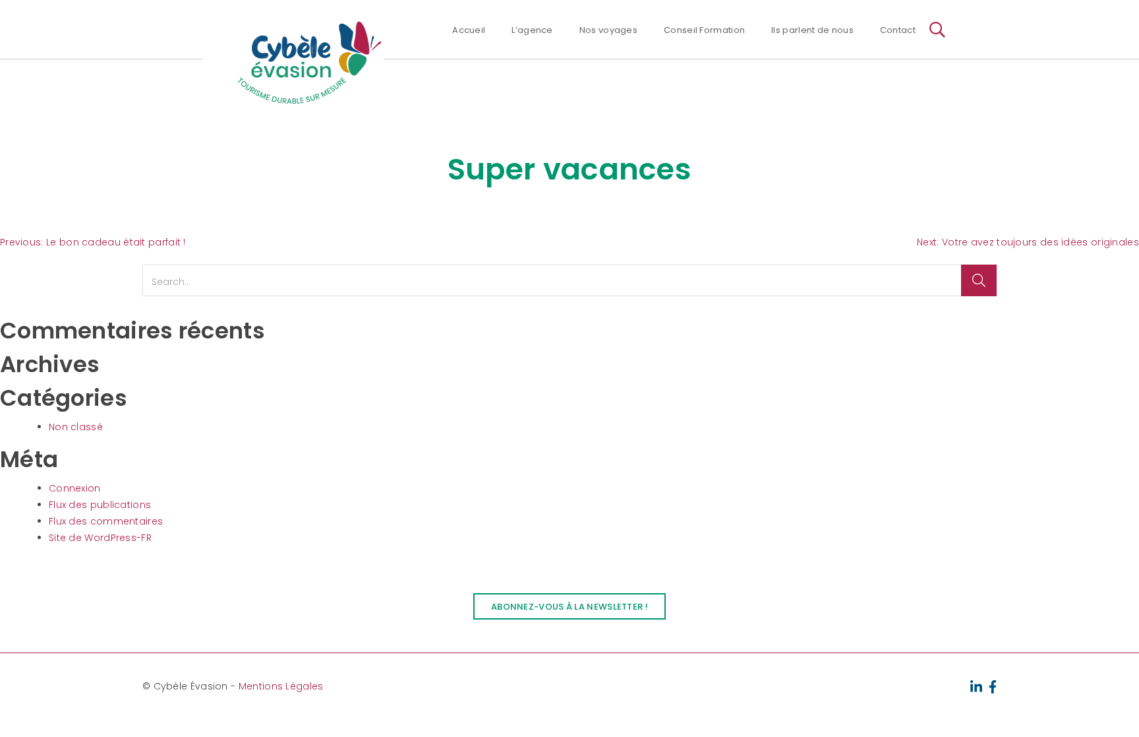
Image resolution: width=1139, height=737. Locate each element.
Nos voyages (608, 30)
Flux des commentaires (106, 521)
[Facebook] (993, 686)
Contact (898, 30)
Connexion (75, 488)
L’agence (531, 30)
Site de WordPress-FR (100, 537)
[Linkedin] (976, 686)
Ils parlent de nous (812, 30)
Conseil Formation (704, 30)
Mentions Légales (281, 686)
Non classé (76, 426)
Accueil (468, 30)
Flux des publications (100, 504)
